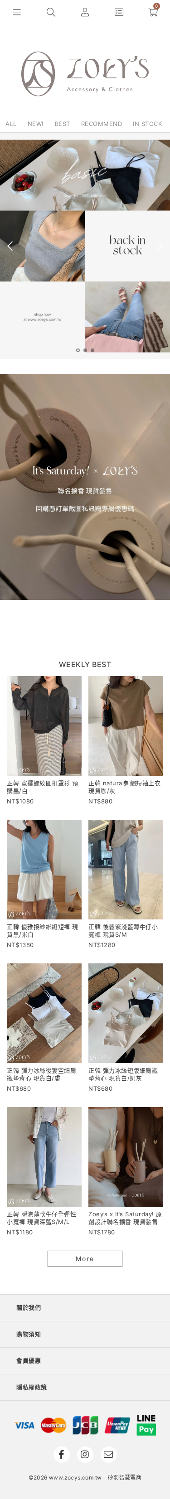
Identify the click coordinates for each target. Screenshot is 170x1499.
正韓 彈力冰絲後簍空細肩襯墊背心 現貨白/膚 (41, 1074)
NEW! (36, 123)
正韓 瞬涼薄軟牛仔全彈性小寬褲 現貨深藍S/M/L (41, 1217)
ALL (11, 123)
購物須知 (28, 1334)
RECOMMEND (101, 123)
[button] (17, 13)
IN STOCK (147, 123)
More (85, 1258)
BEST (62, 123)
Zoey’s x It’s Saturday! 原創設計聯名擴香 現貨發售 (125, 1217)
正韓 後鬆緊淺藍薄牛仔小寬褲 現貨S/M (123, 930)
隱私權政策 (31, 1387)
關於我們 (28, 1307)
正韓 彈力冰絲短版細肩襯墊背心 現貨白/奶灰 (123, 1074)
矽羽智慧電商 (124, 1477)
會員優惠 (28, 1360)
